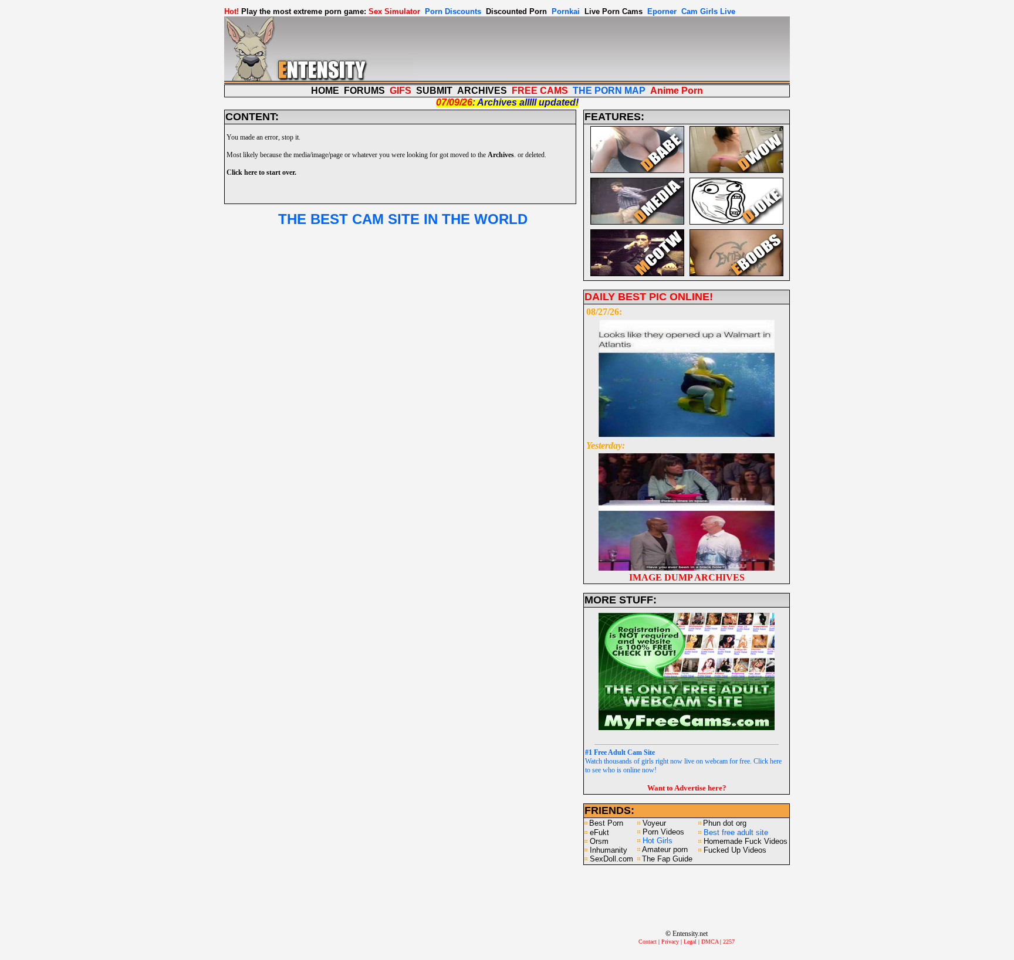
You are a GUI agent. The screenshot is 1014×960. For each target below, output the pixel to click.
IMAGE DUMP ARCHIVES (687, 577)
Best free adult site (736, 832)
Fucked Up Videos (735, 850)
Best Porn (606, 823)
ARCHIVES (482, 91)
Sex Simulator (394, 11)
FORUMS (364, 91)
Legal (690, 941)
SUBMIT (434, 91)
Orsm (599, 841)
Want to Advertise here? (686, 787)
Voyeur (654, 823)
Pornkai (566, 11)
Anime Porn (676, 91)
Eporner (662, 11)
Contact (647, 941)
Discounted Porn (516, 11)
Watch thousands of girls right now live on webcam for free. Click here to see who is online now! (683, 761)
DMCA (709, 941)
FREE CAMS (540, 91)
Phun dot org (724, 823)
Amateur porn (665, 849)
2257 (729, 941)
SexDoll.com (611, 858)
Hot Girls (657, 840)
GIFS (400, 91)
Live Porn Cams (613, 11)
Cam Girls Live (708, 11)
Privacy (670, 941)
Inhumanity (608, 850)
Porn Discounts (453, 11)
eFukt (599, 832)
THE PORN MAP (609, 91)
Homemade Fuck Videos (745, 841)
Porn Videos (663, 831)
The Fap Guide (667, 858)
